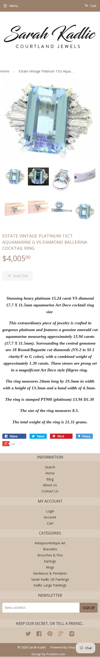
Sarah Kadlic (37, 647)
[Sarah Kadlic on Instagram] (72, 634)
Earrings (50, 561)
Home (4, 71)
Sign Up (89, 608)
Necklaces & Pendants (50, 573)
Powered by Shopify (64, 647)
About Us (50, 485)
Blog (50, 479)
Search (50, 467)
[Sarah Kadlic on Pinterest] (50, 634)
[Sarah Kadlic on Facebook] (39, 634)
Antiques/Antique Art (50, 543)
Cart (93, 5)
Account (50, 517)
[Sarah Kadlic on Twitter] (28, 634)
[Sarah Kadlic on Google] (60, 634)
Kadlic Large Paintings (50, 585)
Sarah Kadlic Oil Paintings (50, 579)
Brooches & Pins (50, 555)
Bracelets (50, 549)
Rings (50, 567)
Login (50, 511)
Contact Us (50, 491)
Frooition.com (55, 654)
